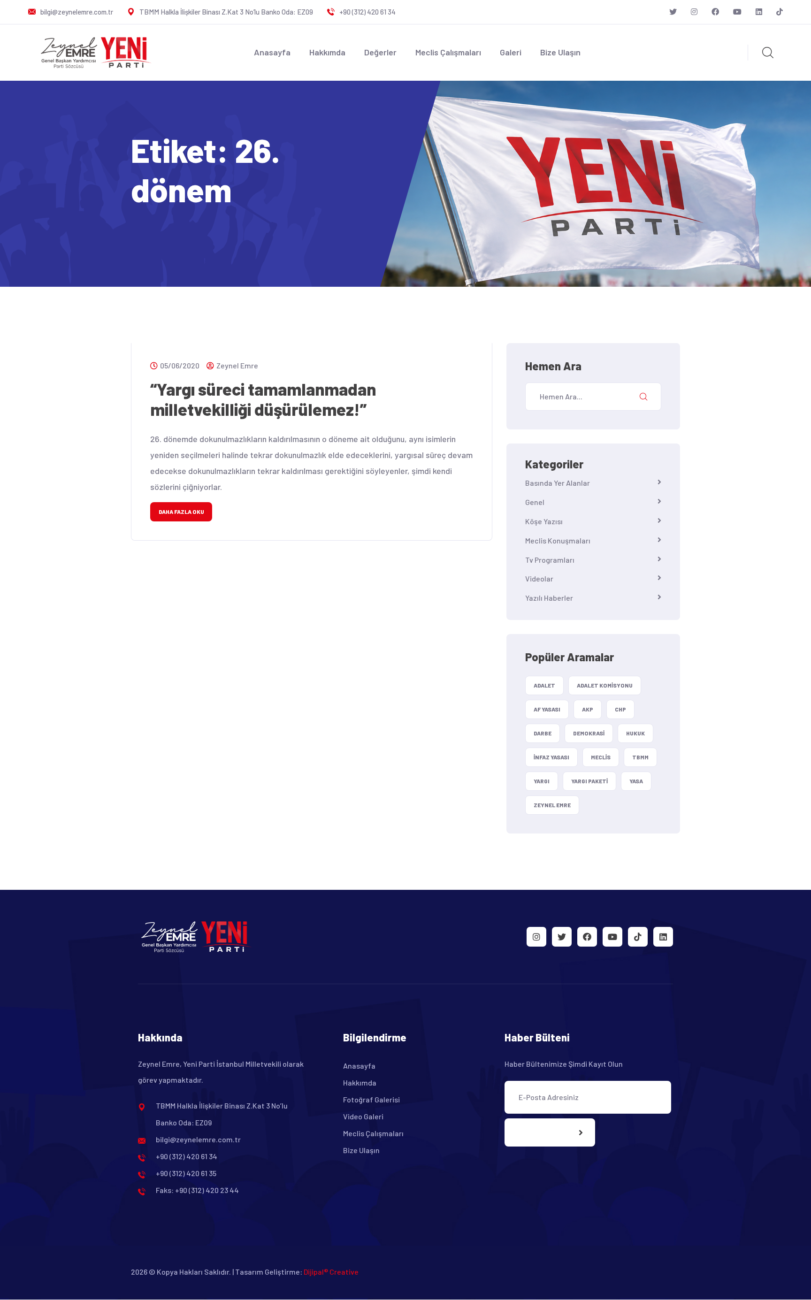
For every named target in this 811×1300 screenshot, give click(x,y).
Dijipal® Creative (331, 1271)
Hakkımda (327, 52)
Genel (534, 501)
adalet (544, 685)
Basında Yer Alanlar (557, 482)
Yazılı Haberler (549, 597)
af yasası (547, 709)
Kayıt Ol (541, 1132)
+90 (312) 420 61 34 (367, 12)
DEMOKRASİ (588, 733)
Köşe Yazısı (544, 521)
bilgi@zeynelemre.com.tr (76, 12)
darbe (542, 733)
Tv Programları (549, 559)
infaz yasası (551, 757)
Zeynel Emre (237, 365)
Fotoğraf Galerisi (371, 1099)
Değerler (380, 52)
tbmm (640, 757)
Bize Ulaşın (560, 52)
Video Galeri (363, 1116)
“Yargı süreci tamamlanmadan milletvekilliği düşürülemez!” (263, 399)
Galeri (510, 52)
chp (620, 709)
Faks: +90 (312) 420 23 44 (197, 1189)
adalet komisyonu (605, 685)
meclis (601, 757)
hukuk (635, 733)
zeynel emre (552, 805)
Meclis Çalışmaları (448, 52)
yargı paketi (589, 781)
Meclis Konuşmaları (557, 540)
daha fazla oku (181, 511)
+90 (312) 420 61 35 (186, 1173)
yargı (542, 781)
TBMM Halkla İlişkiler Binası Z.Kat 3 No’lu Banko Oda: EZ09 (226, 12)
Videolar (539, 578)
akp (587, 709)
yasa (636, 781)
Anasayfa (272, 52)
